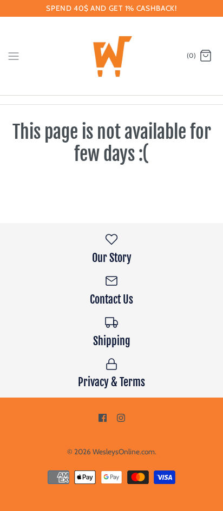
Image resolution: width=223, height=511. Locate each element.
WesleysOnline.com (124, 451)
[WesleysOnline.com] (111, 56)
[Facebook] (103, 418)
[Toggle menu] (13, 55)
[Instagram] (121, 418)
